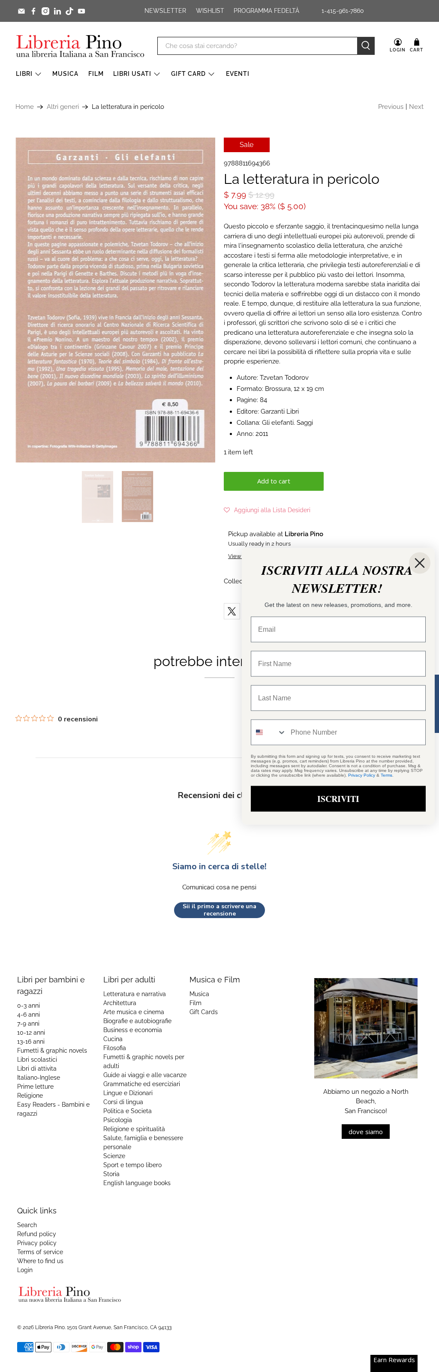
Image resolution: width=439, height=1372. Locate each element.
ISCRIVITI (338, 798)
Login (25, 1270)
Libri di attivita (37, 1068)
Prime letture (35, 1086)
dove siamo (366, 1131)
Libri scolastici (37, 1059)
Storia (111, 1174)
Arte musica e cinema (133, 1012)
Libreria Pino (50, 1327)
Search (27, 1225)
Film (96, 73)
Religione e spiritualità (134, 1129)
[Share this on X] (232, 611)
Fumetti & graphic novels (52, 1050)
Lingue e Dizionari (128, 1093)
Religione (30, 1095)
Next (416, 107)
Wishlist (210, 10)
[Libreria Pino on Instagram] (45, 11)
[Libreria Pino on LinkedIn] (57, 11)
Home (24, 107)
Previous (390, 107)
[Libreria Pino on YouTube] (81, 11)
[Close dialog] (419, 562)
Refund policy (36, 1234)
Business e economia (132, 1030)
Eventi (238, 73)
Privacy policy (37, 1243)
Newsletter (165, 10)
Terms (386, 774)
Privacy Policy (361, 774)
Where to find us (40, 1261)
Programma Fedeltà (266, 10)
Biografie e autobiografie (137, 1021)
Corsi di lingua (123, 1102)
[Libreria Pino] (80, 46)
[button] (267, 510)
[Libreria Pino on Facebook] (33, 11)
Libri (24, 73)
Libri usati (132, 73)
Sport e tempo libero (132, 1165)
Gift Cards (203, 1012)
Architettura (119, 1003)
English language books (137, 1183)
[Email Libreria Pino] (21, 11)
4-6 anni (28, 1014)
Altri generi (63, 107)
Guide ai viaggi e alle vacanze (144, 1075)
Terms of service (40, 1252)
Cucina (113, 1039)
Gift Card (188, 73)
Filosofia (114, 1048)
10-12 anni (31, 1032)
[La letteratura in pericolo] (115, 300)
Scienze (114, 1156)
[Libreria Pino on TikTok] (69, 11)
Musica (65, 73)
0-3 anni (28, 1005)
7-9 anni (28, 1023)
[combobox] (268, 732)
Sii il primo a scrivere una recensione (219, 910)
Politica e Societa (127, 1111)
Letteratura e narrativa (134, 994)
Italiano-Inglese (38, 1077)
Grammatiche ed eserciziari (141, 1084)
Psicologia (117, 1120)
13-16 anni (31, 1041)
